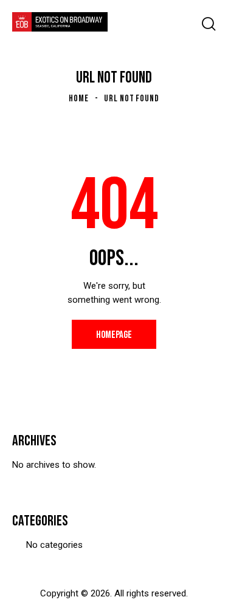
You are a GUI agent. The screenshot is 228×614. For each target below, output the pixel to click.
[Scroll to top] (198, 594)
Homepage (114, 335)
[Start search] (208, 24)
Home (79, 98)
